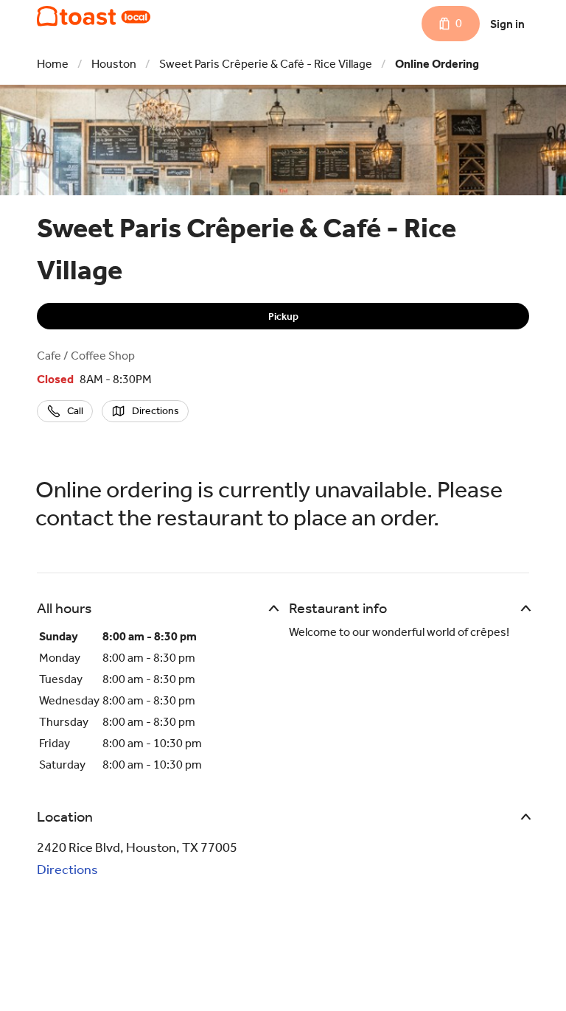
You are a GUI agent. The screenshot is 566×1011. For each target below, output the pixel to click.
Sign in (507, 24)
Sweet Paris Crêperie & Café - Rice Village (265, 64)
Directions (67, 869)
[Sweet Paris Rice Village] (93, 16)
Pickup (283, 316)
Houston (113, 64)
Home (53, 64)
